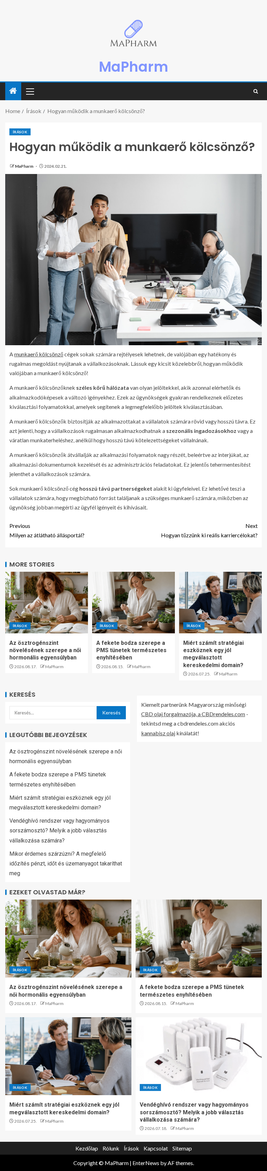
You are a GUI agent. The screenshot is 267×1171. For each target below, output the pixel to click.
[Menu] (30, 91)
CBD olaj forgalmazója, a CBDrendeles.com (193, 714)
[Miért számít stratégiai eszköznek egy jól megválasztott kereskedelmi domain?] (220, 602)
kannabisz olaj (158, 733)
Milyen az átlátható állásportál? (46, 530)
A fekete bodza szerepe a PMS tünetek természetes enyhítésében (131, 650)
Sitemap (182, 1148)
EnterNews (145, 1163)
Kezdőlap (86, 1148)
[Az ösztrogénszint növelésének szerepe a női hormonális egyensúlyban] (46, 602)
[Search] (255, 91)
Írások (20, 132)
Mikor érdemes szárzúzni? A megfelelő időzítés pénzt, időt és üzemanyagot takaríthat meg (65, 863)
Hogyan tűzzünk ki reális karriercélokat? (209, 530)
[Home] (13, 91)
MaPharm (133, 67)
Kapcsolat (156, 1148)
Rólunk (111, 1148)
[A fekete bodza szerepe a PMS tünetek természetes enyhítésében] (133, 602)
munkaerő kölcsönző (38, 354)
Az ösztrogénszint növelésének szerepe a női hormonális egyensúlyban (45, 650)
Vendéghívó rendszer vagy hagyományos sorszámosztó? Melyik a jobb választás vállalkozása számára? (59, 830)
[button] (30, 91)
